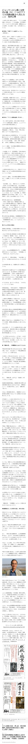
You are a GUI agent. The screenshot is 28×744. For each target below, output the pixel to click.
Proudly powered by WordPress (9, 742)
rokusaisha (15, 719)
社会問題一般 (11, 720)
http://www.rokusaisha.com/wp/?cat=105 (14, 627)
